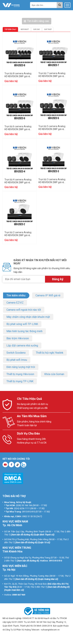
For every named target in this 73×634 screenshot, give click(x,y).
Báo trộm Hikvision (17, 338)
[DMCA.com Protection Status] (13, 478)
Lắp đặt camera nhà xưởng (22, 345)
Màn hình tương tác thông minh (24, 331)
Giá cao (36, 29)
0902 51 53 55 (29, 516)
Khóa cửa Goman (54, 374)
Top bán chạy (10, 29)
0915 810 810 (28, 511)
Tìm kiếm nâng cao (38, 21)
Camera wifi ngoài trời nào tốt (23, 309)
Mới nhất (25, 29)
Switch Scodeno (16, 352)
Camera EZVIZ (15, 302)
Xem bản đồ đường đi (22, 534)
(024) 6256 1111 (22, 508)
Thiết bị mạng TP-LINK (19, 381)
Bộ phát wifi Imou (16, 359)
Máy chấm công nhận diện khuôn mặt (28, 317)
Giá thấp (48, 29)
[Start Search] (60, 5)
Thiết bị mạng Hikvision (20, 374)
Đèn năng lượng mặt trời (20, 367)
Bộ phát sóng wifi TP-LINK (22, 324)
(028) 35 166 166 (24, 505)
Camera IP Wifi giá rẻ (47, 295)
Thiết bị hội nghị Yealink (49, 352)
